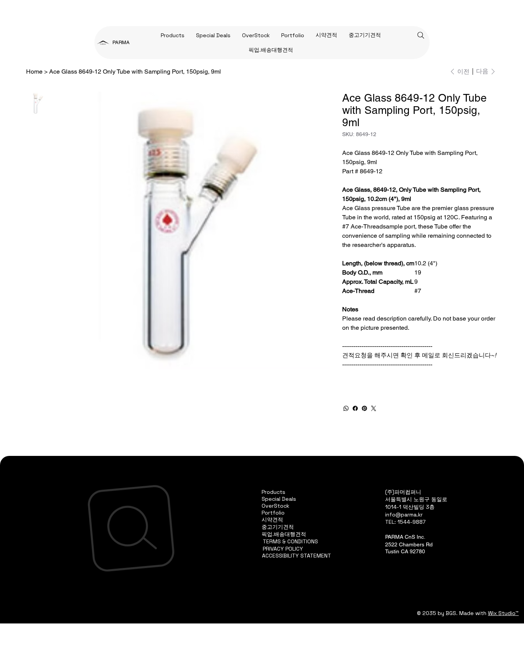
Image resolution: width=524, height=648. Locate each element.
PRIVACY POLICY (283, 548)
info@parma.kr (404, 514)
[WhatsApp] (346, 408)
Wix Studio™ (503, 613)
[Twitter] (373, 408)
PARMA (121, 42)
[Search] (421, 35)
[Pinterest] (364, 408)
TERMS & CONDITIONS (290, 541)
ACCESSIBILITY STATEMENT (296, 555)
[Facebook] (355, 408)
